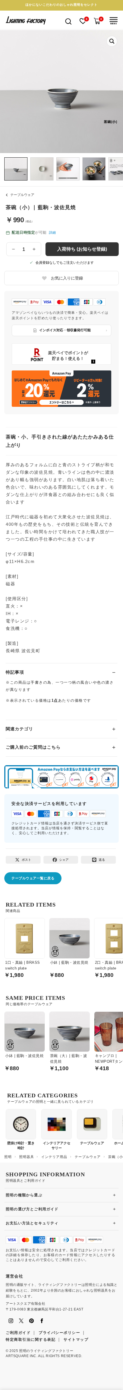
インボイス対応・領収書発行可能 (65, 330)
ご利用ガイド (18, 1332)
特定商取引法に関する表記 (30, 1339)
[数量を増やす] (34, 249)
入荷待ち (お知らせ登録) (82, 249)
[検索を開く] (68, 21)
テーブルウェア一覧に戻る (32, 878)
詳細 (52, 232)
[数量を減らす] (13, 249)
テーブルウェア (22, 195)
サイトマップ (76, 1339)
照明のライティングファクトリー (46, 1351)
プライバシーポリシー (59, 1332)
